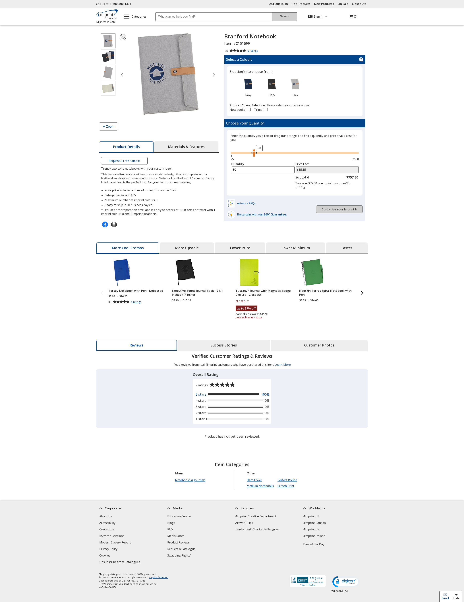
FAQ (170, 529)
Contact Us (106, 529)
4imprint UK (311, 529)
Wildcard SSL (340, 592)
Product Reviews (178, 542)
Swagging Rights (179, 555)
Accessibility (107, 523)
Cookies (105, 555)
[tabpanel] (232, 396)
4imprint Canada (314, 523)
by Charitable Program (257, 529)
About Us (105, 516)
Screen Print (285, 486)
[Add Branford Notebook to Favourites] (123, 37)
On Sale (343, 4)
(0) (353, 17)
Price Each (302, 164)
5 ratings (136, 302)
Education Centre (179, 516)
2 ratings (253, 51)
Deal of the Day (313, 544)
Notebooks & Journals (190, 480)
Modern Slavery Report (115, 542)
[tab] (126, 146)
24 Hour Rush (278, 4)
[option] (248, 87)
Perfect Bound (287, 480)
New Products (324, 4)
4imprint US (311, 516)
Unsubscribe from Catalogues (120, 562)
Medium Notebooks (260, 486)
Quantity (237, 164)
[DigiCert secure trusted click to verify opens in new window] (346, 582)
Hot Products (300, 4)
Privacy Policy (108, 549)
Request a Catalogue (181, 549)
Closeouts (359, 4)
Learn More (283, 365)
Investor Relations (112, 536)
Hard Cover (254, 480)
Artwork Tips (244, 523)
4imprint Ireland (314, 536)
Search (284, 16)
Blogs (171, 523)
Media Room (175, 536)
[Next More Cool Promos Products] (362, 293)
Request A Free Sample (124, 161)
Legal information (158, 577)
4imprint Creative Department (255, 516)
